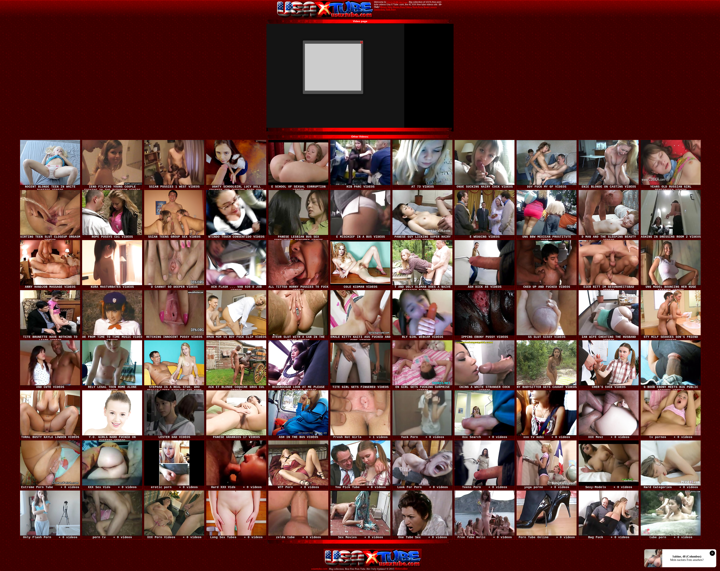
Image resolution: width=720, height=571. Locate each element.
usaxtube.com (319, 569)
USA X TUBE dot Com (397, 2)
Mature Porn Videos (402, 7)
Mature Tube (386, 7)
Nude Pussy (391, 9)
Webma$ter (401, 569)
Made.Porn (417, 7)
